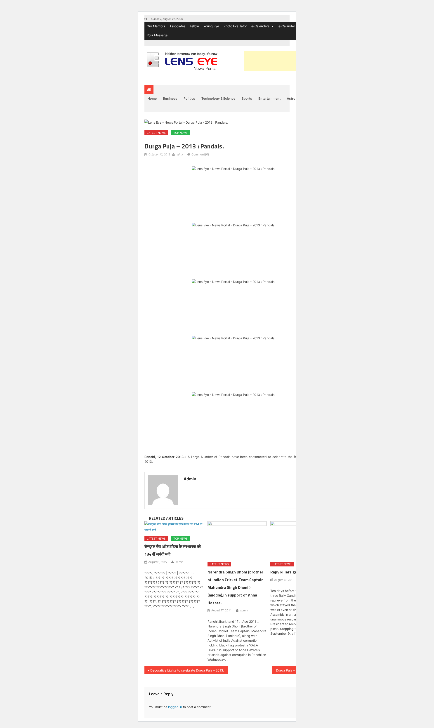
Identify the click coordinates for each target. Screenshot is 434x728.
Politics (189, 98)
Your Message (157, 35)
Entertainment (269, 98)
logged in (175, 707)
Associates (177, 26)
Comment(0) (200, 154)
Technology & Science (218, 98)
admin (180, 154)
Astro (291, 98)
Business (170, 98)
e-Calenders (260, 26)
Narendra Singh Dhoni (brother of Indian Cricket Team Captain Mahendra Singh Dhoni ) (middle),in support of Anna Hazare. (236, 587)
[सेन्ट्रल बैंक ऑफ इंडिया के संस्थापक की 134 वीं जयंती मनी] (174, 527)
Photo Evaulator (235, 26)
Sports (247, 98)
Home (152, 98)
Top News (180, 132)
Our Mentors (156, 26)
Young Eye (211, 26)
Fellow (194, 26)
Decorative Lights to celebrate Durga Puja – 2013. (187, 670)
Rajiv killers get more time (294, 572)
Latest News (156, 132)
